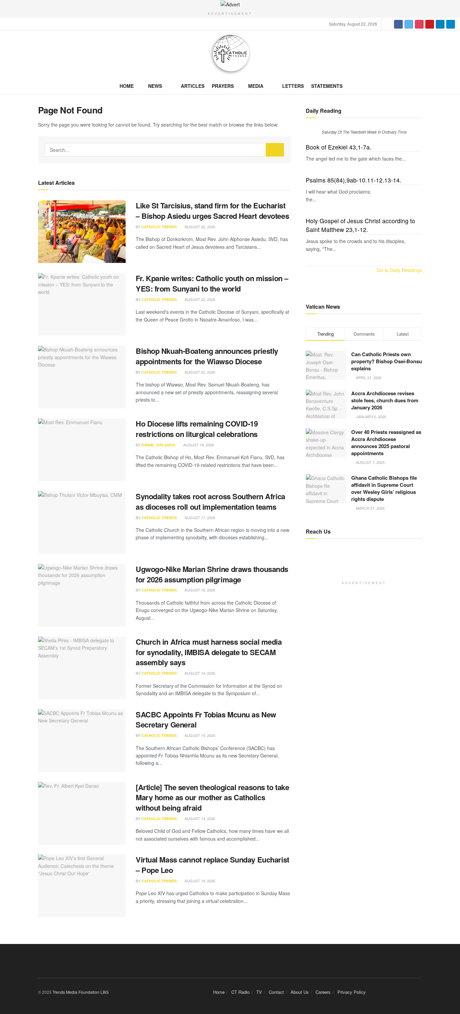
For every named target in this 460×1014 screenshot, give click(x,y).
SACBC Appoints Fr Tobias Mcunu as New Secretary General (206, 719)
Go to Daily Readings (399, 270)
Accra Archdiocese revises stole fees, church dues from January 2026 (384, 400)
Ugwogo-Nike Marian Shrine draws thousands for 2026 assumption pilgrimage (212, 574)
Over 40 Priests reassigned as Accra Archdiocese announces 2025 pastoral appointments (386, 442)
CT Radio (240, 992)
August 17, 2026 (199, 517)
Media (255, 85)
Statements (326, 85)
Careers (323, 992)
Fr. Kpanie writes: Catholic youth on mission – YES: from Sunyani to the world (212, 283)
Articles (192, 85)
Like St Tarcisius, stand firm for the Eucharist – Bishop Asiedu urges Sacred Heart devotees (212, 210)
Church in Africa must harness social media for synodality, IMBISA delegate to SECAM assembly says (209, 652)
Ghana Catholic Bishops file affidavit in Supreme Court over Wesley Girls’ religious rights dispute (384, 488)
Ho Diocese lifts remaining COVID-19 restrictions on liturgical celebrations (197, 428)
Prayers (223, 85)
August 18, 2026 (198, 444)
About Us (300, 992)
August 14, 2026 (199, 673)
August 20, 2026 (199, 372)
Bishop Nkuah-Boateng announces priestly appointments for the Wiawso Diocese (207, 356)
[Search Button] (275, 150)
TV (259, 992)
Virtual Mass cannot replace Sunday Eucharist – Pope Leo (212, 864)
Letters (293, 85)
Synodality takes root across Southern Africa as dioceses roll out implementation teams (210, 501)
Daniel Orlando (158, 444)
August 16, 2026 (199, 590)
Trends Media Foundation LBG (80, 992)
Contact (276, 992)
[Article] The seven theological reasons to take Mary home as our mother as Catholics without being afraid (212, 797)
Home (127, 85)
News (155, 85)
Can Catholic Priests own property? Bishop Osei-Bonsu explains (386, 361)
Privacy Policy (351, 992)
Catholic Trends (159, 226)
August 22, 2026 (199, 226)
